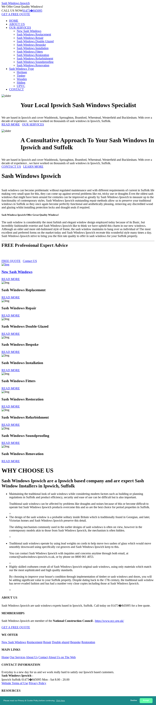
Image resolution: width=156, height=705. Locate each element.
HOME (13, 20)
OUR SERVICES (20, 27)
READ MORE (11, 124)
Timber (21, 75)
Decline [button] (134, 700)
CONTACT (16, 89)
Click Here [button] (60, 700)
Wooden (22, 79)
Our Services (17, 657)
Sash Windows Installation (33, 48)
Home (5, 657)
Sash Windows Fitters (30, 51)
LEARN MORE (33, 166)
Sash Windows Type (21, 68)
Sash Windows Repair (30, 37)
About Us (32, 657)
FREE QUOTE (11, 261)
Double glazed (60, 642)
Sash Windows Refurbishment (35, 58)
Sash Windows (16, 3)
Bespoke (75, 642)
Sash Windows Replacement (34, 34)
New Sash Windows (29, 31)
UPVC (21, 86)
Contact (43, 657)
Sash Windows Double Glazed (35, 41)
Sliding (21, 82)
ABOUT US (17, 24)
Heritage (22, 72)
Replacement (34, 642)
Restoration (88, 642)
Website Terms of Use (15, 683)
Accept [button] (146, 700)
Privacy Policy (37, 683)
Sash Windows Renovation (33, 65)
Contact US (30, 261)
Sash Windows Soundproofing (35, 62)
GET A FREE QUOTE (16, 14)
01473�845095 (32, 10)
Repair (47, 642)
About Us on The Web (62, 657)
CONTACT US (11, 166)
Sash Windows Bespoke (31, 44)
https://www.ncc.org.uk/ (109, 620)
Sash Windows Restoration (33, 55)
